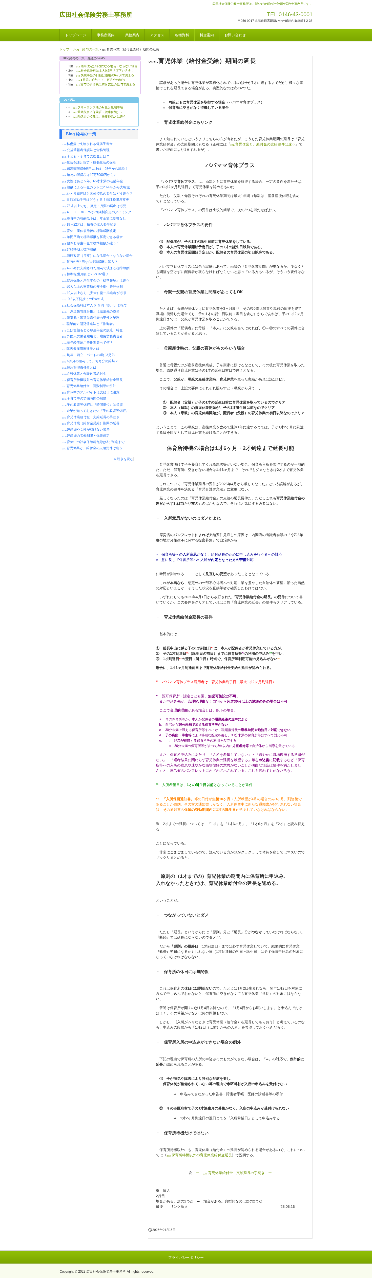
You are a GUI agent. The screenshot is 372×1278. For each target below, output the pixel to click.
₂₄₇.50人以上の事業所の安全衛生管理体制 (92, 286)
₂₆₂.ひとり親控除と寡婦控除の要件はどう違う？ (97, 193)
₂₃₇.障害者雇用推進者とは (80, 349)
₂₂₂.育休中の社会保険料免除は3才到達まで (93, 442)
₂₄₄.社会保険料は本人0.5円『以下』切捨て (105, 70)
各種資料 (182, 35)
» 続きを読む (123, 459)
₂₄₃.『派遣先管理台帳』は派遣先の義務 (90, 311)
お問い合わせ (235, 35)
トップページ (75, 35)
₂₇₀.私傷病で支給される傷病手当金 (87, 144)
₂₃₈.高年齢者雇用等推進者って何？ (87, 342)
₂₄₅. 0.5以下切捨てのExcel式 (83, 299)
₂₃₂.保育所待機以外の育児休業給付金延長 (199, 1155)
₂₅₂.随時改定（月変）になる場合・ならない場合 (97, 256)
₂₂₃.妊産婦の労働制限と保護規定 (86, 435)
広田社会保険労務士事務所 (95, 14)
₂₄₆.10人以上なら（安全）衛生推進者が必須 (94, 293)
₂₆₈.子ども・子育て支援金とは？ (86, 156)
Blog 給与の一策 (81, 134)
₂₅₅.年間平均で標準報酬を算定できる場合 (92, 237)
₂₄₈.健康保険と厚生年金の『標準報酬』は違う (95, 280)
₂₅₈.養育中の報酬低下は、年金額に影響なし (94, 218)
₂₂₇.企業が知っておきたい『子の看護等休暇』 (95, 411)
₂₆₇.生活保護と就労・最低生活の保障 (89, 162)
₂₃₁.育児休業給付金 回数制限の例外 (89, 386)
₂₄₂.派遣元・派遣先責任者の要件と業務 (90, 318)
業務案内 (132, 35)
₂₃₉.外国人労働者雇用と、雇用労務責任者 (92, 336)
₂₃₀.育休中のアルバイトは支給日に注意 (90, 392)
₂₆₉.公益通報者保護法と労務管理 (86, 150)
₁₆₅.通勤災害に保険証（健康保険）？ (98, 112)
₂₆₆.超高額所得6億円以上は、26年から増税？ (95, 169)
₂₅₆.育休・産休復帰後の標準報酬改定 (89, 231)
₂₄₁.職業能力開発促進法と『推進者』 (89, 324)
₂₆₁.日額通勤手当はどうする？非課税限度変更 (95, 200)
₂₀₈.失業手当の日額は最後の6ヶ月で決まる (105, 75)
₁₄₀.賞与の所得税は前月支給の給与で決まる (105, 84)
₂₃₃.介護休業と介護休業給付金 (84, 373)
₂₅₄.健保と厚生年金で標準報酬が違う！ (90, 243)
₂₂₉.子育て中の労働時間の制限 (84, 398)
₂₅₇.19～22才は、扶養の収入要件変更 (89, 224)
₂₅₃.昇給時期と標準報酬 (79, 249)
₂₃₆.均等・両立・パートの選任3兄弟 (88, 355)
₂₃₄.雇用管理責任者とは (79, 367)
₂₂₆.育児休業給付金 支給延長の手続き (90, 417)
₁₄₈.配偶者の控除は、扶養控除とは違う (99, 116)
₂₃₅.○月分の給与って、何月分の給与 (100, 80)
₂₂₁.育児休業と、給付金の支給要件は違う (262, 144)
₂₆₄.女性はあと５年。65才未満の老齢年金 (92, 181)
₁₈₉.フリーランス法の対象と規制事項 (98, 107)
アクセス (157, 35)
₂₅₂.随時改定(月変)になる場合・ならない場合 (106, 66)
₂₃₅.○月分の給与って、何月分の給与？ (90, 361)
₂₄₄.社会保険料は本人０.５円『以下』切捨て (94, 305)
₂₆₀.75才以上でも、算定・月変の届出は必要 (94, 206)
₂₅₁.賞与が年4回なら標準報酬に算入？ (90, 262)
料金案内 (207, 35)
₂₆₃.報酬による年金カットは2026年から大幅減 (96, 187)
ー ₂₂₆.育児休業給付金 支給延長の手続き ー (234, 1173)
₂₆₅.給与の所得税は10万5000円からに (89, 175)
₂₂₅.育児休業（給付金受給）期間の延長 (90, 423)
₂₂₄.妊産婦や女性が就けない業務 (86, 429)
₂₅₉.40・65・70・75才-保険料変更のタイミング (96, 212)
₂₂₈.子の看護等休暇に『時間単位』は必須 (92, 405)
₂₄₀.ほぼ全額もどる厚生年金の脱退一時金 (92, 330)
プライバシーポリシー (186, 1257)
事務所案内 (106, 35)
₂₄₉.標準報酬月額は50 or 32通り (85, 274)
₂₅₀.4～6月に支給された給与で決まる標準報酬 (96, 268)
